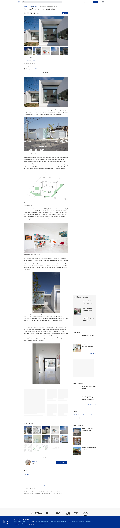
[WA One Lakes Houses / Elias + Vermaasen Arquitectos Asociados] (77, 302)
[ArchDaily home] (18, 2)
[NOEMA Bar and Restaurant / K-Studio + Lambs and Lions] (77, 319)
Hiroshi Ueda (36, 69)
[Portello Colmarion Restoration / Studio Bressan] (77, 311)
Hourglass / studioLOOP (88, 335)
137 (30, 66)
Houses (26, 61)
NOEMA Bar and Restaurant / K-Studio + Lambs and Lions (88, 318)
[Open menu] (103, 2)
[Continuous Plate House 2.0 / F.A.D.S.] (77, 390)
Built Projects (34, 482)
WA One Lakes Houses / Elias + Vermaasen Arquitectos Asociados (88, 301)
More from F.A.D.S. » (92, 404)
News (80, 2)
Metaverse (76, 418)
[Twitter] (28, 13)
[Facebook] (25, 13)
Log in (91, 2)
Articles (70, 2)
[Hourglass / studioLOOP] (77, 339)
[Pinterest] (37, 13)
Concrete (27, 474)
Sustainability (77, 415)
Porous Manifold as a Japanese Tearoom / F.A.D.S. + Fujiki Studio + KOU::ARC (89, 397)
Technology (85, 415)
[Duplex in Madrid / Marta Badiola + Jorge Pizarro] (77, 348)
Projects (65, 2)
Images (84, 2)
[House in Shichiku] (77, 441)
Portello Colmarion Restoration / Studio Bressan (87, 310)
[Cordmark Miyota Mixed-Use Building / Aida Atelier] (77, 451)
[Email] (34, 13)
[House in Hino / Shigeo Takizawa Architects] (77, 432)
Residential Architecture (56, 482)
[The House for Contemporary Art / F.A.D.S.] (28, 430)
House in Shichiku (86, 438)
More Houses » (93, 353)
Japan (33, 61)
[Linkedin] (31, 13)
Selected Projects (44, 482)
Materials (93, 415)
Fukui (32, 485)
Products (75, 2)
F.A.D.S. (34, 461)
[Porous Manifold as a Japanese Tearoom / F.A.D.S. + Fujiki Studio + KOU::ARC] (77, 399)
